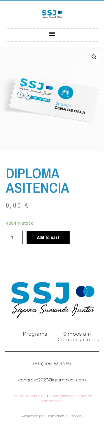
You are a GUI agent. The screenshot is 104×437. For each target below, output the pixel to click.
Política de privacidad (30, 396)
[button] (52, 33)
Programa (35, 334)
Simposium (77, 334)
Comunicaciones (78, 340)
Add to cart (48, 237)
